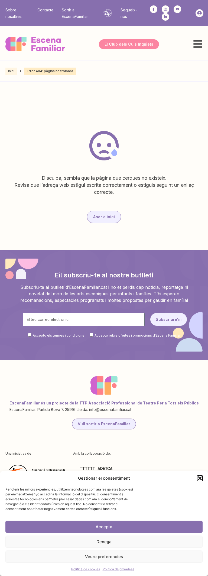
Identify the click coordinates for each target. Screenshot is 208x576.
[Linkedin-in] (165, 17)
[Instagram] (165, 9)
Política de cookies (85, 569)
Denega (104, 541)
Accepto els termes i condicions (58, 335)
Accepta (104, 526)
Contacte (45, 10)
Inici (11, 71)
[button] (200, 478)
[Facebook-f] (153, 9)
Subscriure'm (168, 319)
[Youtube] (177, 9)
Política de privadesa (118, 569)
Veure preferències (104, 556)
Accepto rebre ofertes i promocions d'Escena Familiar (137, 335)
